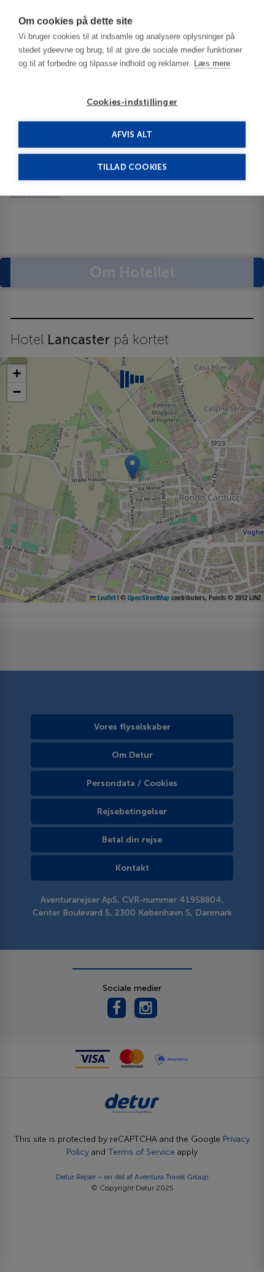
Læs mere (212, 64)
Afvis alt (132, 136)
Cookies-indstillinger (132, 103)
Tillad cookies (132, 168)
